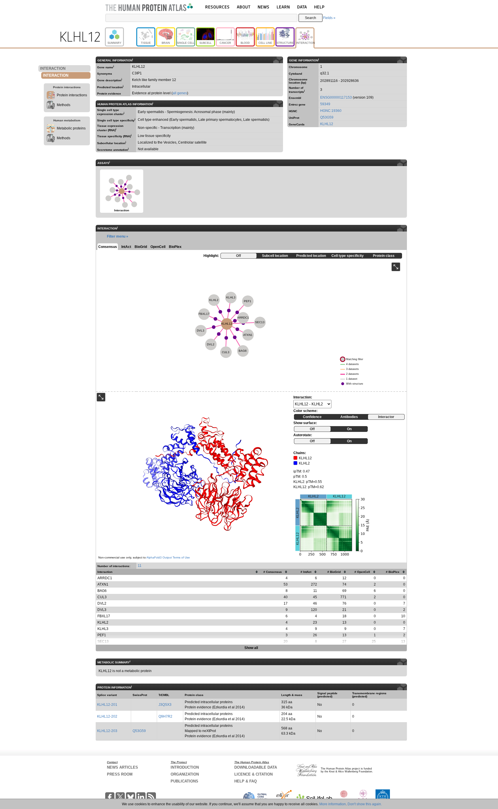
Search (310, 18)
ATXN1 (102, 584)
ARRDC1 (104, 578)
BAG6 (102, 591)
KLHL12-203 (107, 731)
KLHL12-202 (107, 716)
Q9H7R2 (165, 716)
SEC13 (103, 641)
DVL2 (101, 603)
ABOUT (243, 7)
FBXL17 (103, 616)
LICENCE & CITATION (253, 774)
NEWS (263, 7)
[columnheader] (178, 572)
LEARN (283, 7)
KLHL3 (102, 629)
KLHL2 (102, 622)
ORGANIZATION (185, 774)
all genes (180, 93)
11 (140, 566)
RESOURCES (217, 7)
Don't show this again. (365, 804)
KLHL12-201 (107, 705)
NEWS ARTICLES (122, 767)
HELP (319, 7)
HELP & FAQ (245, 781)
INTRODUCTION (185, 767)
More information (332, 804)
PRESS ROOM (120, 774)
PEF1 (101, 635)
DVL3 (101, 610)
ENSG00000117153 (336, 97)
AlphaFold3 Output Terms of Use (168, 557)
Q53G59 (326, 117)
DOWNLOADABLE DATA (255, 767)
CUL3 (102, 597)
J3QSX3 (165, 705)
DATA (302, 7)
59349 (325, 104)
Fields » (329, 18)
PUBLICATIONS (184, 781)
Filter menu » (117, 236)
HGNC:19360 (331, 111)
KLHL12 (326, 124)
